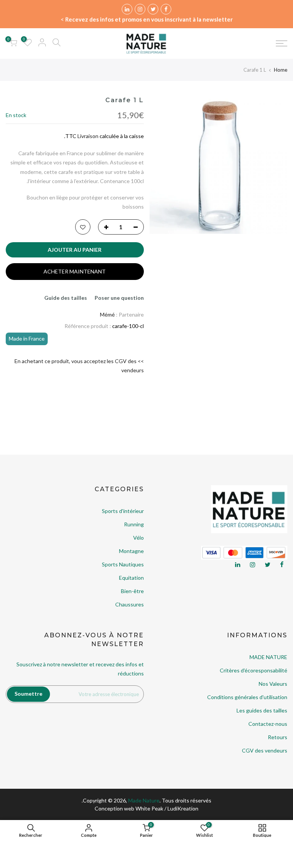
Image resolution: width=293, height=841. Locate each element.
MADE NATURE (268, 657)
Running (134, 524)
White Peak (149, 808)
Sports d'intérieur (123, 511)
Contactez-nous (267, 723)
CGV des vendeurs (264, 750)
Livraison (87, 136)
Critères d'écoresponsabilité (253, 670)
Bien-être (132, 591)
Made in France (27, 338)
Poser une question (119, 297)
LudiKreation (182, 808)
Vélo (138, 537)
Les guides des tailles (262, 710)
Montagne (131, 551)
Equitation (131, 577)
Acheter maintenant (74, 271)
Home (280, 70)
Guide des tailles (65, 297)
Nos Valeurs (273, 683)
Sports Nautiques (123, 564)
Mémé (107, 314)
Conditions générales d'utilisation (247, 697)
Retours (277, 737)
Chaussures (129, 604)
